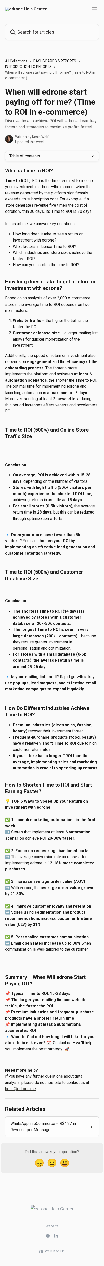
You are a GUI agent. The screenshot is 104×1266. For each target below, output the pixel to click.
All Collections (16, 61)
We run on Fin (55, 1251)
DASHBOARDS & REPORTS (54, 61)
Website (52, 1226)
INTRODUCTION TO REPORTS (28, 67)
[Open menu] (94, 9)
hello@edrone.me (20, 1088)
